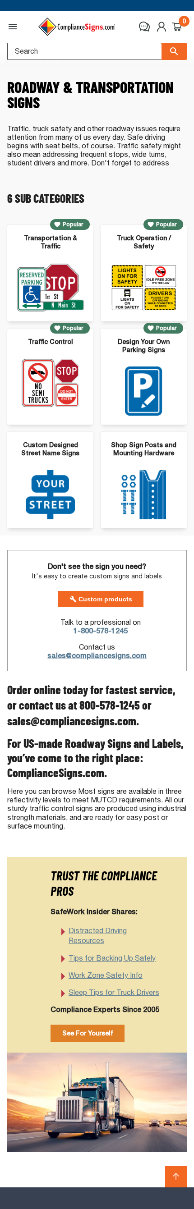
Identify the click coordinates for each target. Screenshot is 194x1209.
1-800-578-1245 (101, 631)
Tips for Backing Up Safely (112, 958)
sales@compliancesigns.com (97, 655)
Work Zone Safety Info (106, 975)
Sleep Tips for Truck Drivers (114, 992)
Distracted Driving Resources (98, 935)
